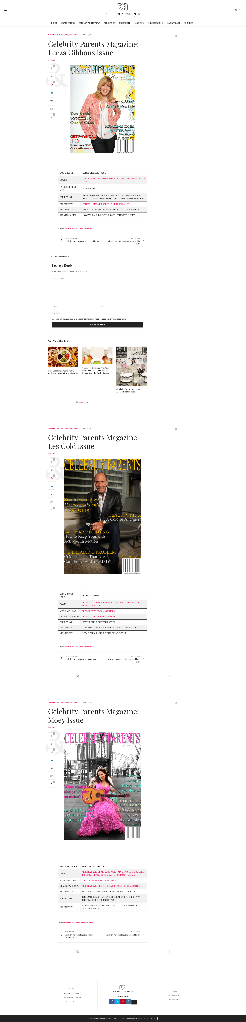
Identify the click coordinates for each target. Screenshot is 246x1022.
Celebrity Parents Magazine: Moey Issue (93, 715)
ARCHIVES (188, 23)
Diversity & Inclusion (71, 993)
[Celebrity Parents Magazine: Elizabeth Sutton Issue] (131, 366)
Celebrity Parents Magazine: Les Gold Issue (93, 441)
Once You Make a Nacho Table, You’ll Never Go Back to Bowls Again (63, 372)
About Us (71, 989)
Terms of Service (174, 995)
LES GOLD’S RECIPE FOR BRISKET (98, 616)
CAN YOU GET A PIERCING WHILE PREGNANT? (106, 204)
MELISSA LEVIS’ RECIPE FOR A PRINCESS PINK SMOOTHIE (111, 886)
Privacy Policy (174, 1000)
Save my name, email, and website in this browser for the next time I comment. (90, 319)
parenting (88, 228)
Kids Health (125, 23)
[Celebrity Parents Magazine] (122, 10)
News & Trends (68, 23)
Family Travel (173, 23)
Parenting (139, 23)
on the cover (77, 228)
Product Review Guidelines (71, 997)
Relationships (155, 23)
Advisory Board (71, 1002)
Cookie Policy (141, 1019)
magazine (67, 228)
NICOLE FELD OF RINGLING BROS (99, 880)
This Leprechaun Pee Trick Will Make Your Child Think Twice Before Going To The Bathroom (95, 370)
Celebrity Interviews (89, 23)
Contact (174, 991)
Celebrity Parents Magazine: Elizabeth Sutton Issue (128, 390)
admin (52, 60)
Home (54, 23)
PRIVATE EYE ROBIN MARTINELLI (98, 611)
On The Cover (62, 35)
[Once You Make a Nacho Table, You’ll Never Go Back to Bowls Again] (63, 357)
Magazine (52, 35)
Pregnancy (109, 23)
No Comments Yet (63, 256)
